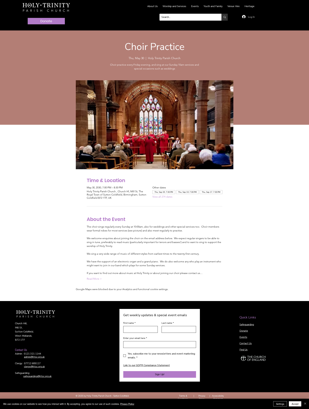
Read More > (94, 278)
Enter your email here (135, 338)
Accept (295, 403)
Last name (168, 323)
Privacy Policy (201, 397)
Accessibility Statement (218, 397)
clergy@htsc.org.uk (34, 366)
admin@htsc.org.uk (34, 357)
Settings (280, 403)
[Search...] (224, 17)
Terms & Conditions (183, 397)
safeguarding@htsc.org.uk (37, 376)
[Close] (305, 403)
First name (129, 323)
